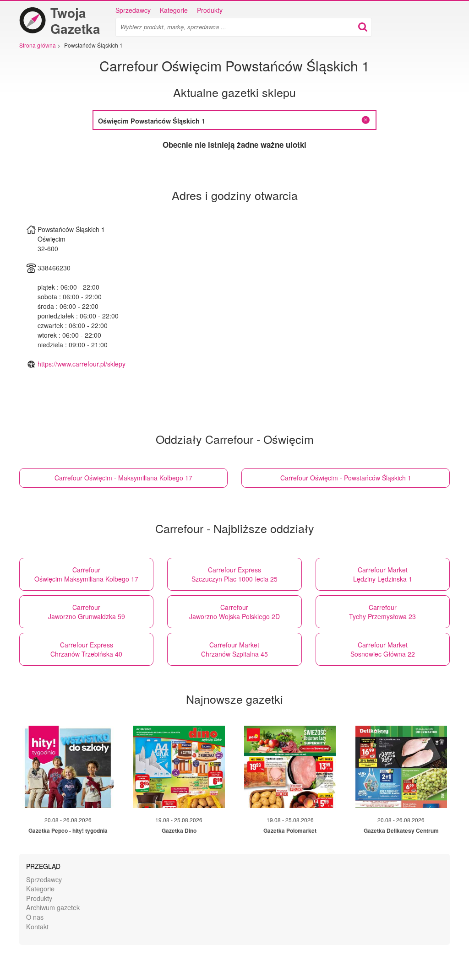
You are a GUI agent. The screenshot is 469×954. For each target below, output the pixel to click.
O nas (35, 917)
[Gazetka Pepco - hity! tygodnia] (68, 767)
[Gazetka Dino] (179, 767)
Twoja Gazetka (75, 21)
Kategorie (174, 10)
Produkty (210, 10)
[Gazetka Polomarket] (290, 767)
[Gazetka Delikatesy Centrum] (401, 767)
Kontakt (37, 926)
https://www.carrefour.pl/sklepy (81, 363)
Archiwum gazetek (53, 907)
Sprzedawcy (133, 10)
